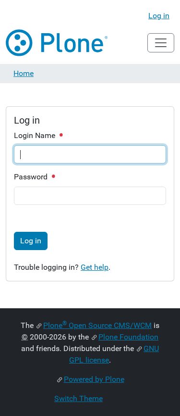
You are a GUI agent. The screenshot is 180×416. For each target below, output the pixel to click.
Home (23, 73)
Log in (158, 15)
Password (31, 176)
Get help (94, 267)
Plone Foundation (128, 336)
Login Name (35, 135)
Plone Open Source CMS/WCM (97, 325)
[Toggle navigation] (160, 42)
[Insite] (57, 42)
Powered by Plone (94, 379)
